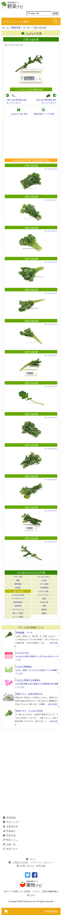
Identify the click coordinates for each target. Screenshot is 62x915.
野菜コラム (12, 840)
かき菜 (44, 580)
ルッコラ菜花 (18, 616)
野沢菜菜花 (18, 602)
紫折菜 (44, 609)
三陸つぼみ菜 (31, 165)
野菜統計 (11, 831)
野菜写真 (16, 27)
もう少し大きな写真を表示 (31, 89)
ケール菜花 (44, 584)
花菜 (44, 605)
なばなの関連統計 (24, 666)
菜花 (44, 598)
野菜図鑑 (11, 817)
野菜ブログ (12, 848)
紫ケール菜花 (18, 613)
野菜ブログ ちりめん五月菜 (29, 710)
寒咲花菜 (17, 584)
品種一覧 (11, 844)
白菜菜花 (17, 605)
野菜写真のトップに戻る (44, 113)
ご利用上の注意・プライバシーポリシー (32, 862)
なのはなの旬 (22, 652)
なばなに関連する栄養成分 (28, 680)
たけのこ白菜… (44, 591)
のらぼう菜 (44, 602)
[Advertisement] (31, 137)
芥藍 (18, 580)
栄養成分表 (12, 826)
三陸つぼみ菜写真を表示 (16, 99)
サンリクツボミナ (13, 102)
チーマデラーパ (18, 598)
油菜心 (44, 613)
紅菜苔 (17, 587)
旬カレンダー (13, 822)
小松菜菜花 (44, 587)
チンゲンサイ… (44, 595)
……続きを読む (51, 704)
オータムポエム (44, 576)
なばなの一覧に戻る (19, 113)
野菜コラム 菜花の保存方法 (29, 693)
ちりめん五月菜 (18, 595)
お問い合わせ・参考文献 (32, 865)
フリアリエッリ (18, 609)
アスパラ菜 (18, 576)
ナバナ (26, 27)
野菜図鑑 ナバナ (24, 632)
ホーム (5, 27)
